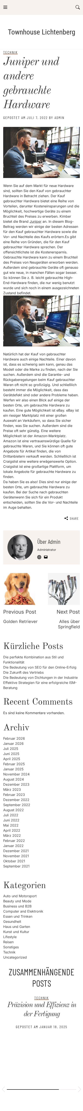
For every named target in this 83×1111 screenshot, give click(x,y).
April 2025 (11, 759)
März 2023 (12, 789)
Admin (59, 117)
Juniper (36, 221)
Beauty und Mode (17, 901)
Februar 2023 (14, 794)
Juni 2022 (11, 820)
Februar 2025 (14, 764)
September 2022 (16, 805)
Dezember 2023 (16, 784)
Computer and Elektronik (23, 911)
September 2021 (16, 866)
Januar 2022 (13, 846)
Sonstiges (11, 947)
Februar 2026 (14, 738)
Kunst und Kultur (16, 932)
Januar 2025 (13, 769)
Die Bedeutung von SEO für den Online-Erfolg (39, 667)
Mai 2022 (11, 825)
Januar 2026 (13, 743)
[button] (3, 1090)
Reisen (8, 942)
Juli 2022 (10, 815)
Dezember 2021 (16, 851)
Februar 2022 (14, 840)
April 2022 (11, 830)
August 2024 (13, 779)
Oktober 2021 (14, 861)
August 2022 (13, 810)
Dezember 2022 (16, 800)
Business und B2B (17, 906)
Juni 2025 (11, 754)
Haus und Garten (16, 926)
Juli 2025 (10, 748)
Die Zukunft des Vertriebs (23, 672)
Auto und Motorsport (20, 896)
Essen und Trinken (17, 916)
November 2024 (16, 774)
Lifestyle (10, 937)
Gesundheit (12, 921)
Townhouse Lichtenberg (41, 32)
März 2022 (12, 835)
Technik (9, 952)
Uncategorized (15, 957)
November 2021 (16, 856)
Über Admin (48, 541)
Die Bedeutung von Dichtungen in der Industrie (40, 677)
